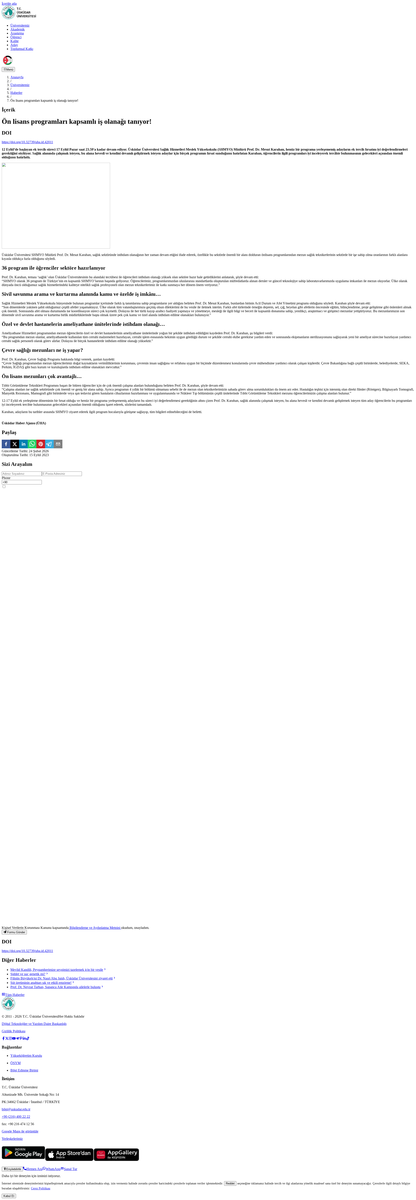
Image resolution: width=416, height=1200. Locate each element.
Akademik (17, 29)
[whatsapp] (32, 444)
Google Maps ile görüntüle (20, 1131)
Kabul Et (8, 1196)
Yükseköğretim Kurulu (26, 1055)
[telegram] (49, 444)
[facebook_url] (3, 1039)
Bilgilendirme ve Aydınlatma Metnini (95, 928)
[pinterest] (40, 444)
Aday (14, 45)
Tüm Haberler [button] (14, 995)
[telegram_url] (17, 1039)
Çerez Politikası (40, 1188)
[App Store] (69, 1160)
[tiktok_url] (27, 1039)
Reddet (230, 1183)
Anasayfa (16, 77)
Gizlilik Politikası (13, 1031)
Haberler (16, 93)
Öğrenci (15, 37)
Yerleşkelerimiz (12, 1138)
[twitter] (14, 444)
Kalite (14, 41)
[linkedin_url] (24, 1039)
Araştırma (17, 33)
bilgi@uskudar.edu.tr (16, 1109)
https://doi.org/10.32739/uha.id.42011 (27, 142)
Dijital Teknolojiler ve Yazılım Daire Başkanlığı (34, 1024)
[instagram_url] (10, 1039)
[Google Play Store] (23, 1160)
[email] (58, 444)
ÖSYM (15, 1063)
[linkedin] (23, 444)
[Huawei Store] (116, 1160)
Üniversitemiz (19, 25)
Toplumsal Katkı (21, 49)
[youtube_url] (14, 1039)
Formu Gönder (16, 932)
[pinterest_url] (21, 1039)
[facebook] (6, 444)
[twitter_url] (7, 1039)
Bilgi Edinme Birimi (24, 1070)
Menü (9, 69)
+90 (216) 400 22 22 (16, 1116)
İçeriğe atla (9, 3)
